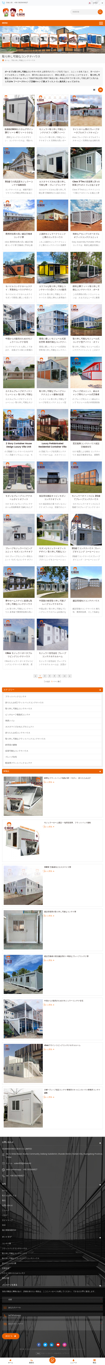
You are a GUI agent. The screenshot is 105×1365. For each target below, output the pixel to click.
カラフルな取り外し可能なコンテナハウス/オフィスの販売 (52, 288)
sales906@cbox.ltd (22, 1163)
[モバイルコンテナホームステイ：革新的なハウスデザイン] (19, 267)
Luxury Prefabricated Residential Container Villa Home (52, 447)
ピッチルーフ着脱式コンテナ (17, 714)
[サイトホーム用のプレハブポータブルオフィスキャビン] (86, 110)
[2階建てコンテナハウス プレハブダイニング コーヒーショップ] (86, 529)
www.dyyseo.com (78, 1349)
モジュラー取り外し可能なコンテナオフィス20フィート (52, 131)
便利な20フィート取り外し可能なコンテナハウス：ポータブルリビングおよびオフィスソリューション (86, 291)
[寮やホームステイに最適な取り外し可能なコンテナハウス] (19, 582)
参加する (9, 1336)
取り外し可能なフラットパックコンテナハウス (25, 738)
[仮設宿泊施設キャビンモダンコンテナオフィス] (52, 477)
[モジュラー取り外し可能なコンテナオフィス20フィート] (52, 110)
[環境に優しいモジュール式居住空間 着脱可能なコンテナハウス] (52, 320)
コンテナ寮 (6, 1243)
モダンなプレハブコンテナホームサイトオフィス (18, 497)
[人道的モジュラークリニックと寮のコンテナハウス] (52, 215)
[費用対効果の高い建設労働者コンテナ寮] (19, 215)
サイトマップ (7, 1220)
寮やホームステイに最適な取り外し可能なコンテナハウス (18, 602)
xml (3, 1225)
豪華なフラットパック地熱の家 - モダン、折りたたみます (67, 778)
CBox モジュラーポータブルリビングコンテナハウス (18, 654)
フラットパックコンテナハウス (14, 1248)
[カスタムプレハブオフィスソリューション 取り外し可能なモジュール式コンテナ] (19, 372)
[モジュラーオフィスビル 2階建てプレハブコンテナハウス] (86, 477)
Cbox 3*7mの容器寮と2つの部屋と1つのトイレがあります (86, 183)
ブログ (4, 1215)
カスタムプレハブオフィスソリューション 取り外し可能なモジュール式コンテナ (19, 394)
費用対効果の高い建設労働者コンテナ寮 (18, 235)
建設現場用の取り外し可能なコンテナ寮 (60, 911)
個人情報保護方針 (9, 1230)
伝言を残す (52, 1360)
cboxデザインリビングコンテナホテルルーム (62, 1045)
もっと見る (48, 782)
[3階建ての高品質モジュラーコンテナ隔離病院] (19, 163)
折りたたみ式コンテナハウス (17, 732)
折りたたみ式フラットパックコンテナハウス (24, 702)
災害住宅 (5, 1268)
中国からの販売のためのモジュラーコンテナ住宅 (18, 340)
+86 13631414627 (30, 1169)
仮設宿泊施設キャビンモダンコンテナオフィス (52, 497)
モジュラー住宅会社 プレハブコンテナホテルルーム (52, 654)
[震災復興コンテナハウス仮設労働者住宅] (86, 425)
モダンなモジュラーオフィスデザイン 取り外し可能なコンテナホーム (52, 552)
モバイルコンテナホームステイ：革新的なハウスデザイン (18, 288)
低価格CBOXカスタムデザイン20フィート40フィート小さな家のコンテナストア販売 (19, 133)
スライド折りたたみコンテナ (13, 1273)
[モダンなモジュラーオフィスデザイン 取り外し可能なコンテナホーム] (52, 529)
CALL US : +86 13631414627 (17, 2)
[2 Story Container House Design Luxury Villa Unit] (19, 425)
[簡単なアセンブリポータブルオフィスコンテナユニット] (86, 215)
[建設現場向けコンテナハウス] (86, 582)
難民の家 (5, 1278)
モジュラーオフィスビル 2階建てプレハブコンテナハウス (86, 497)
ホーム (7, 60)
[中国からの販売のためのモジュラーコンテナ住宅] (19, 320)
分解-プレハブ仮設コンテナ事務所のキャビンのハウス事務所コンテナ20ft (72, 1091)
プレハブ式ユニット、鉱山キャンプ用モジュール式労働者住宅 (86, 394)
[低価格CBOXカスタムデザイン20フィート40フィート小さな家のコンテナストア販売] (19, 110)
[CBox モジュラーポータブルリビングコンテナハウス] (19, 634)
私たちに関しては (9, 1195)
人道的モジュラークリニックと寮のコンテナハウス (52, 235)
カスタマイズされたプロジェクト (19, 726)
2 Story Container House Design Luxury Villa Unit (19, 445)
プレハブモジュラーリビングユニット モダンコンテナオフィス (19, 552)
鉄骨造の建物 (11, 744)
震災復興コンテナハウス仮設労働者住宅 (86, 445)
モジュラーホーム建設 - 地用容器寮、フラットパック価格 (67, 822)
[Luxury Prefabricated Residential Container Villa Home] (52, 425)
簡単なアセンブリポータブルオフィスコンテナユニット (86, 235)
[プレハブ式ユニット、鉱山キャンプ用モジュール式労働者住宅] (86, 372)
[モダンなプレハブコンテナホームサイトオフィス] (19, 477)
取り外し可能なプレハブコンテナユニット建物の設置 (52, 392)
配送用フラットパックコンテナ (18, 763)
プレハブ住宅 (11, 757)
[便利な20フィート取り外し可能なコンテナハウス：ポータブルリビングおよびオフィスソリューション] (86, 267)
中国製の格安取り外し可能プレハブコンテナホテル (52, 602)
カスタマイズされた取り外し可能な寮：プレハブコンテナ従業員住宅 (52, 185)
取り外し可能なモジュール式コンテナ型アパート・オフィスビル (86, 342)
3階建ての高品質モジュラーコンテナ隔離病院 (19, 183)
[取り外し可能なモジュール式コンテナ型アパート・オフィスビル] (86, 320)
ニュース (5, 1210)
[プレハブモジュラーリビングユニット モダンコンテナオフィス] (19, 529)
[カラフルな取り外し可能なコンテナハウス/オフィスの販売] (52, 267)
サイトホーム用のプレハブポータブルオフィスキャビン (86, 131)
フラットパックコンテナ (15, 696)
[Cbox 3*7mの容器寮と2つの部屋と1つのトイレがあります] (86, 163)
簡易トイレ (10, 720)
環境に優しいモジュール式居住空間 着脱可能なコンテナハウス (52, 342)
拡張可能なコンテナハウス (16, 750)
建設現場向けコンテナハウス (86, 601)
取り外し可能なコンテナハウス (18, 708)
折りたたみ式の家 (9, 1263)
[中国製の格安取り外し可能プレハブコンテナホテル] (52, 582)
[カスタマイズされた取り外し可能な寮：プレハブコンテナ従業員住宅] (52, 163)
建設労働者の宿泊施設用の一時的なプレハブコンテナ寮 (66, 956)
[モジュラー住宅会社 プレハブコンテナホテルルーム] (52, 634)
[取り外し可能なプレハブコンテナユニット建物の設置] (52, 372)
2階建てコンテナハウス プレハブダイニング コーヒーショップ (86, 552)
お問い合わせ (7, 1205)
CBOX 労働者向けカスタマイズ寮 (57, 867)
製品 (4, 1200)
